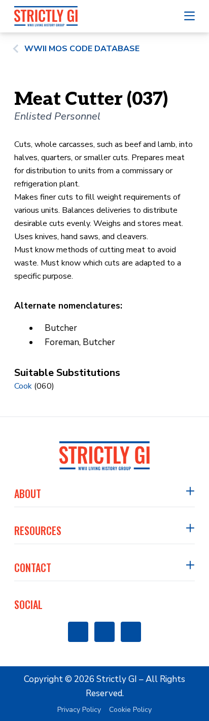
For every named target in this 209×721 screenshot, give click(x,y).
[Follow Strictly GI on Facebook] (78, 632)
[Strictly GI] (46, 16)
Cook (23, 386)
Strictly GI (116, 679)
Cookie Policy (130, 709)
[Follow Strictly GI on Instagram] (104, 632)
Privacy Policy (79, 709)
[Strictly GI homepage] (104, 455)
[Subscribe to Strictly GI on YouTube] (131, 632)
